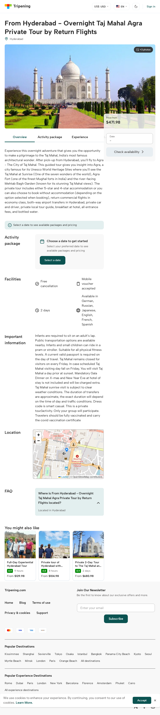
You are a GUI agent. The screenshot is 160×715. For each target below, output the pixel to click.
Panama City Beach (118, 654)
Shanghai (28, 654)
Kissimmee (12, 654)
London (40, 661)
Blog (22, 603)
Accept (142, 700)
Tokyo (58, 654)
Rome (8, 683)
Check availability (127, 152)
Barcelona (72, 683)
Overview (20, 137)
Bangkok (96, 654)
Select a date (52, 260)
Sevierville (44, 654)
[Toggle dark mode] (136, 6)
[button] (66, 450)
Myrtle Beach (13, 661)
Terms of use (41, 603)
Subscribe (116, 619)
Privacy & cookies (17, 613)
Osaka (70, 654)
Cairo (131, 683)
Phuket (120, 683)
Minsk (28, 661)
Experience (80, 137)
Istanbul (82, 654)
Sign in (151, 6)
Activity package (50, 137)
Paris (52, 661)
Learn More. (24, 702)
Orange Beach (68, 661)
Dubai (19, 683)
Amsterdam (104, 683)
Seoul (148, 654)
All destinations (90, 661)
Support (42, 613)
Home (9, 603)
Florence (87, 683)
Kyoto (137, 654)
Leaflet (64, 476)
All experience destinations (22, 690)
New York (56, 683)
